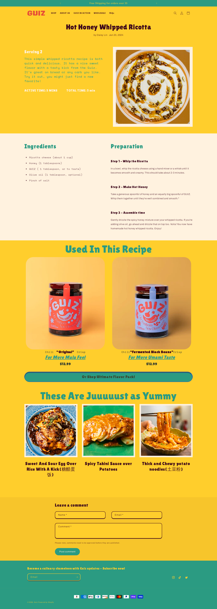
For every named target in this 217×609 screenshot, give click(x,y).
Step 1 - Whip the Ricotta (129, 161)
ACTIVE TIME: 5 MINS (41, 90)
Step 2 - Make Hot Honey (129, 187)
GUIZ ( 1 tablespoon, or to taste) (55, 169)
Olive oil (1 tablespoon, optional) (55, 174)
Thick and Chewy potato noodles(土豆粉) (166, 466)
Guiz (36, 602)
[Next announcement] (156, 3)
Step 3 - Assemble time (128, 212)
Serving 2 (33, 51)
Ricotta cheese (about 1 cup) (51, 157)
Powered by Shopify (46, 602)
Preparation (127, 146)
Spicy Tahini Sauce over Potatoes (108, 466)
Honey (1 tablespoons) (45, 163)
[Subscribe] (77, 577)
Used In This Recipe (108, 249)
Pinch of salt (39, 180)
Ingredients (40, 146)
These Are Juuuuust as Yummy (108, 396)
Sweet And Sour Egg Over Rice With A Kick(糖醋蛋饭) (51, 469)
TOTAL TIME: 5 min (80, 90)
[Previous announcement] (60, 3)
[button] (53, 13)
